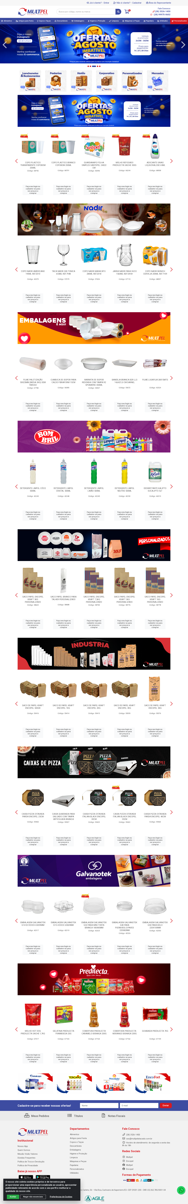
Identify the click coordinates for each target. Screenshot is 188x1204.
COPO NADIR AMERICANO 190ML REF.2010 (33, 272)
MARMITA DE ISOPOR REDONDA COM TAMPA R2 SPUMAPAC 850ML (94, 382)
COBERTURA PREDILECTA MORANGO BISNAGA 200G (125, 1032)
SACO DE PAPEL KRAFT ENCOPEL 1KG (63, 706)
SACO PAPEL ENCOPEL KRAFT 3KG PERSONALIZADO (124, 599)
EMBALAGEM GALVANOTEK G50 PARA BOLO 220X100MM (155, 925)
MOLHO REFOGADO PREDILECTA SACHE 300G (124, 163)
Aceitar (13, 1197)
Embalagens (75, 1150)
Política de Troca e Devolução (31, 1161)
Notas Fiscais (116, 1116)
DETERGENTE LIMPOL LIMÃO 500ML (94, 489)
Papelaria (74, 1165)
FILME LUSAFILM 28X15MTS (155, 380)
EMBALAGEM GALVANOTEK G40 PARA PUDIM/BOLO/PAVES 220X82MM (124, 926)
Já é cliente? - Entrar (99, 3)
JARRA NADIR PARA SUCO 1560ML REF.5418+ (125, 272)
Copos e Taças (77, 1142)
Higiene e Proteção (78, 1153)
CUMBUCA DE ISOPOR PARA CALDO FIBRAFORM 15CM (63, 381)
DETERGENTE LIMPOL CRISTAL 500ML (63, 489)
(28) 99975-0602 (161, 14)
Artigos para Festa (78, 1138)
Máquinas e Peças (78, 1161)
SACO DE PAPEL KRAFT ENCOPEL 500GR (33, 706)
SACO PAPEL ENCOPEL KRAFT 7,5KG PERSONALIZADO (94, 599)
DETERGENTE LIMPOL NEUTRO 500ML (124, 489)
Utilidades (74, 1173)
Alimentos (74, 1134)
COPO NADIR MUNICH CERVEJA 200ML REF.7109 (155, 272)
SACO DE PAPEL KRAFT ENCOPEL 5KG (155, 706)
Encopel (129, 1161)
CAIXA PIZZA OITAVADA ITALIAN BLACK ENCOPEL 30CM (94, 816)
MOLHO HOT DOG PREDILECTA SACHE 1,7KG (33, 1032)
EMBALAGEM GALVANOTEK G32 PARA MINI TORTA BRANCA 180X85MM (94, 925)
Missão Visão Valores (28, 1154)
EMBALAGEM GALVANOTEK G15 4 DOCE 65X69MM (63, 923)
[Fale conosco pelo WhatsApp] (181, 1190)
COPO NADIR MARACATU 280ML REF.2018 (94, 272)
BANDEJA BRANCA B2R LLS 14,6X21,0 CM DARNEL (124, 381)
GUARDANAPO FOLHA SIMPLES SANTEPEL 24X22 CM (94, 165)
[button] (88, 66)
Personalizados (77, 1169)
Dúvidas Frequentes (26, 1158)
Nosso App (23, 1146)
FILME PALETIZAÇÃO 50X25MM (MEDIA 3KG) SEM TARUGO (33, 382)
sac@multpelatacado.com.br (139, 1138)
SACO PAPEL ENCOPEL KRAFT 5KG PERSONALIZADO (32, 599)
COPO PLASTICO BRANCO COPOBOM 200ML (63, 163)
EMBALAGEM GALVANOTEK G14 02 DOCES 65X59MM (33, 923)
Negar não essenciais (33, 1197)
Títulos (78, 1116)
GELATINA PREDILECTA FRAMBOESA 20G (63, 1032)
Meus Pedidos (40, 1116)
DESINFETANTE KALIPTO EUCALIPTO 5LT (155, 489)
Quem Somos (24, 1150)
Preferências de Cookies (61, 1197)
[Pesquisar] (118, 12)
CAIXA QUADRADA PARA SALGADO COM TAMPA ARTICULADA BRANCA (63, 816)
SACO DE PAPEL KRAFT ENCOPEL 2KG (94, 706)
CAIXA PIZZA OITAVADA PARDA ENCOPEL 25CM (33, 815)
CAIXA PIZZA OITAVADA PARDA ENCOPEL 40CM (155, 815)
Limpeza (74, 1157)
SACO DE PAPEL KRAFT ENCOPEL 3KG (124, 706)
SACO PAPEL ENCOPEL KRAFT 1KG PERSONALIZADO (155, 599)
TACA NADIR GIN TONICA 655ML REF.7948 (63, 272)
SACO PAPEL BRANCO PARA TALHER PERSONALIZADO (64, 598)
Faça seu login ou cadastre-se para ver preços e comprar (33, 189)
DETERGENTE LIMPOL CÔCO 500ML (33, 489)
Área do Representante (160, 3)
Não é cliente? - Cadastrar (129, 3)
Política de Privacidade (28, 1165)
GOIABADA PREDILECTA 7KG (155, 1031)
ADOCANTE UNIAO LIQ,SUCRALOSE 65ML (155, 163)
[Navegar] (4, 45)
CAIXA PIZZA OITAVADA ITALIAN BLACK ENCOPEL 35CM (124, 816)
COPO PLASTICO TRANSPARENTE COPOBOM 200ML (33, 165)
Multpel (129, 1157)
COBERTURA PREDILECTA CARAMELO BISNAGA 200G (94, 1032)
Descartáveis (76, 1146)
